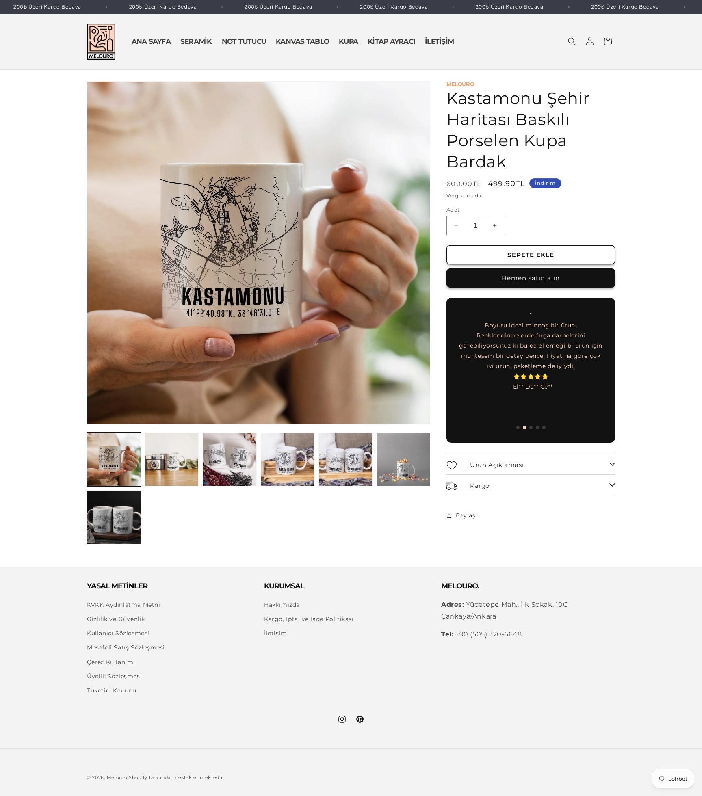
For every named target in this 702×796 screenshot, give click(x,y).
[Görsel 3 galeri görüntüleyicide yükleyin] (230, 460)
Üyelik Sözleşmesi (114, 676)
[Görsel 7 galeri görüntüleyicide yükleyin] (114, 517)
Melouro (117, 777)
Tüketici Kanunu (111, 690)
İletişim (275, 633)
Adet (453, 209)
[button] (572, 41)
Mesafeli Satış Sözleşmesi (126, 647)
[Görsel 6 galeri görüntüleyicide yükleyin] (404, 460)
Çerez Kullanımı (111, 662)
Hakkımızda (282, 604)
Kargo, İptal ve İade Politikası (309, 619)
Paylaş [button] (466, 515)
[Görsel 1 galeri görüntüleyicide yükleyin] (114, 460)
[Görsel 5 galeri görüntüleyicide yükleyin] (345, 460)
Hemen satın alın (531, 278)
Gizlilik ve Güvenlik (116, 619)
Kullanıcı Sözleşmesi (118, 633)
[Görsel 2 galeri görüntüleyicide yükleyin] (172, 460)
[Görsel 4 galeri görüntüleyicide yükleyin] (288, 460)
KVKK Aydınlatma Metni (123, 604)
